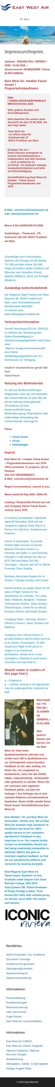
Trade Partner (14, 1016)
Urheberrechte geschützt (20, 964)
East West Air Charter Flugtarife (24, 1045)
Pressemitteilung (15, 998)
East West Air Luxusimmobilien (24, 1021)
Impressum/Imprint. (17, 973)
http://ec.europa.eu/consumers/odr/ (25, 348)
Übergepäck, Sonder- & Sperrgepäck (27, 1063)
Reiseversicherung (17, 1007)
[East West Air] (24, 7)
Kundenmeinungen (16, 1002)
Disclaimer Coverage (18, 959)
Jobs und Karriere (16, 1011)
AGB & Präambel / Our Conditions (25, 954)
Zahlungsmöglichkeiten (19, 968)
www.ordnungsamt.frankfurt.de (22, 314)
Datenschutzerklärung (18, 977)
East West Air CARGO (19, 1041)
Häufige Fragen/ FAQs (18, 1068)
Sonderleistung (14, 1059)
